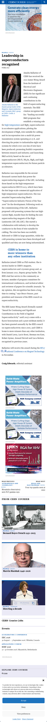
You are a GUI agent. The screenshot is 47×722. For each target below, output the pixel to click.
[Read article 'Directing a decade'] (23, 593)
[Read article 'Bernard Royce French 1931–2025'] (23, 517)
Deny (23, 707)
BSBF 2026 (6, 647)
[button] (43, 680)
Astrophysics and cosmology (10, 484)
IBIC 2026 (6, 637)
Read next (40, 481)
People (5, 52)
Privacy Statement (27, 719)
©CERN (4, 674)
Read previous (8, 481)
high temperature (12, 125)
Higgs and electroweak (33, 484)
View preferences (23, 714)
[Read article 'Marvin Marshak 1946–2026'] (23, 555)
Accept (23, 700)
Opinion (13, 606)
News (11, 52)
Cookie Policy (17, 719)
